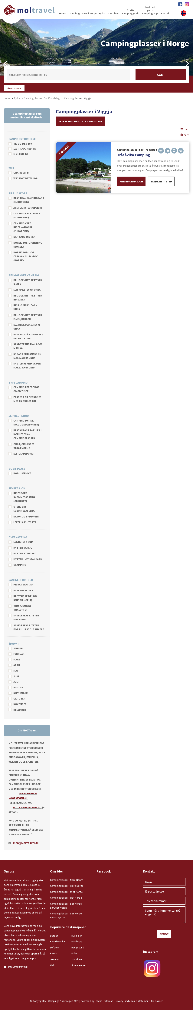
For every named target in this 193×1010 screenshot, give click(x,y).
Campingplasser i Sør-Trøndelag (42, 98)
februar (19, 654)
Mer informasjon (131, 181)
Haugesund (77, 947)
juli (15, 681)
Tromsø (54, 959)
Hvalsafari (77, 935)
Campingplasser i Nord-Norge (66, 880)
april (16, 665)
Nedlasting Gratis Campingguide (80, 121)
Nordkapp (77, 941)
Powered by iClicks (91, 1001)
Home (7, 98)
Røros (53, 953)
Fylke (17, 98)
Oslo (52, 965)
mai (15, 670)
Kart (185, 135)
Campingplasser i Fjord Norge (66, 885)
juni (16, 676)
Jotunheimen (78, 965)
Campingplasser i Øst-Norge (66, 897)
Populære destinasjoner (68, 927)
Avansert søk (14, 87)
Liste (186, 129)
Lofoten (54, 947)
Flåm (74, 953)
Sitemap (108, 1001)
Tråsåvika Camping (133, 155)
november (20, 704)
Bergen (54, 935)
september (20, 693)
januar (18, 648)
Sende (164, 934)
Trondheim (77, 959)
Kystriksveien (58, 941)
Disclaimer (157, 1001)
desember (19, 709)
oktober (19, 698)
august (18, 687)
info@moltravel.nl (26, 843)
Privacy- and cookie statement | (133, 1001)
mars (16, 659)
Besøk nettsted (161, 181)
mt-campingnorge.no (27, 807)
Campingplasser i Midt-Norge (66, 891)
